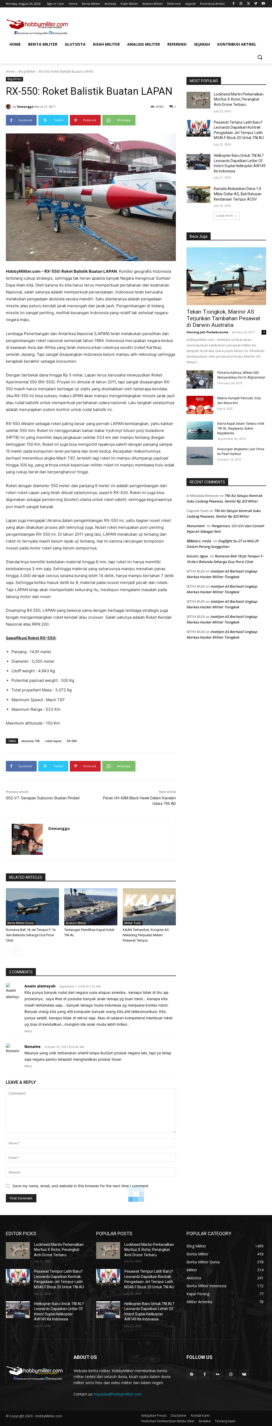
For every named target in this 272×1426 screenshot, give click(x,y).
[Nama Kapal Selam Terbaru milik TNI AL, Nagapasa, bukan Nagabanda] (199, 430)
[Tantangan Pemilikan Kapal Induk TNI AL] (90, 906)
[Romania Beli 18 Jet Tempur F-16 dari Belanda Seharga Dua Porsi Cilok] (32, 906)
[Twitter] (248, 4)
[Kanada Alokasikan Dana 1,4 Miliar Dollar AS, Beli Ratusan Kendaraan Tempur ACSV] (198, 194)
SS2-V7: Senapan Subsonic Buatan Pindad (42, 798)
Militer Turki (132, 923)
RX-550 (71, 741)
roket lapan (53, 741)
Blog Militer (27, 71)
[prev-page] (9, 951)
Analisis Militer (76, 923)
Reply (28, 1031)
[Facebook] (234, 4)
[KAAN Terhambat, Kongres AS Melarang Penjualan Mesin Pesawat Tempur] (149, 906)
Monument (195, 525)
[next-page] (17, 951)
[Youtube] (263, 4)
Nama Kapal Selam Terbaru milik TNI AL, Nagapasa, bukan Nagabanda (240, 428)
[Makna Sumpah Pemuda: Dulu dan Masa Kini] (199, 405)
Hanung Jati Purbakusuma (207, 332)
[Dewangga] (9, 106)
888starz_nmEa (198, 541)
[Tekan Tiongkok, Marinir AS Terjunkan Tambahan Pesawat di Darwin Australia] (226, 276)
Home (10, 71)
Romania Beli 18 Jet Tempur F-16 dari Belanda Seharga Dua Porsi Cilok (31, 935)
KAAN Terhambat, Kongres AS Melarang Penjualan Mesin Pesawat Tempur (146, 935)
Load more (224, 215)
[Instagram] (241, 4)
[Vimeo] (256, 4)
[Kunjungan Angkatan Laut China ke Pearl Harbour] (199, 456)
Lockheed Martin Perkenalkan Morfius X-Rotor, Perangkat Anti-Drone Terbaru (239, 99)
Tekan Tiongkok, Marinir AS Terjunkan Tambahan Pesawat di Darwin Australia (223, 318)
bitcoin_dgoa (197, 556)
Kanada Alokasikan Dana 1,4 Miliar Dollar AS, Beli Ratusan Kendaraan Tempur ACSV (238, 194)
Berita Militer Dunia (20, 923)
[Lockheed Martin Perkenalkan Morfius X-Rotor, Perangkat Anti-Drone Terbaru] (198, 100)
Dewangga (25, 107)
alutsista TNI (30, 741)
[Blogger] (191, 1374)
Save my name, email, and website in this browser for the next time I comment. (80, 1186)
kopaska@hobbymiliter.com (118, 1394)
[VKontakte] (244, 1374)
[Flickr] (217, 1374)
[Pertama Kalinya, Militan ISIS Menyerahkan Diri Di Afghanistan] (199, 379)
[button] (259, 57)
